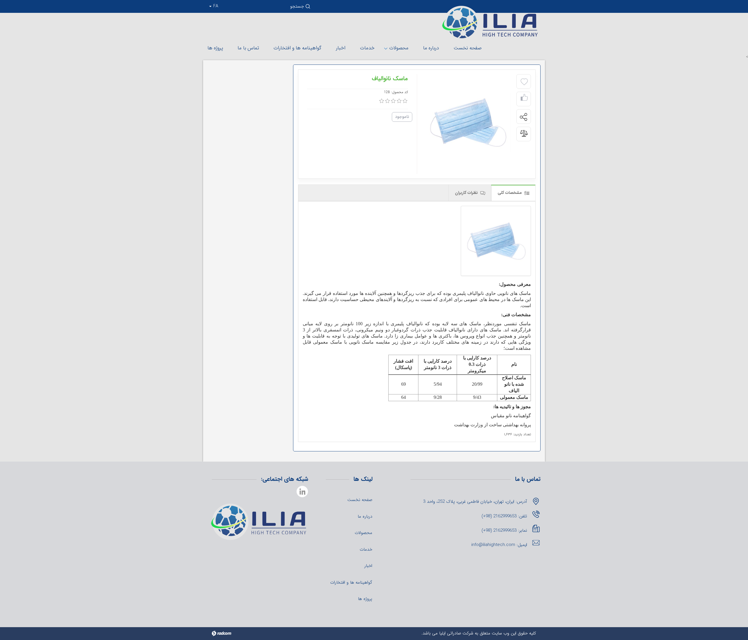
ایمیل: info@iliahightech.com (499, 544)
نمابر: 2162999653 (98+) (504, 530)
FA (215, 6)
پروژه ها (215, 48)
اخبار (340, 48)
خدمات (367, 48)
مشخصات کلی (510, 192)
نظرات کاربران (467, 192)
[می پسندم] (524, 99)
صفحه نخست (467, 48)
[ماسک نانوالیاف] (495, 240)
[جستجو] (308, 8)
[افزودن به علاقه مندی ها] (524, 82)
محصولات (398, 48)
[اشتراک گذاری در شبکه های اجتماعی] (523, 116)
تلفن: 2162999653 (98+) (504, 516)
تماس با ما (248, 48)
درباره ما (431, 48)
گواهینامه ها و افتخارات (297, 48)
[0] (381, 101)
